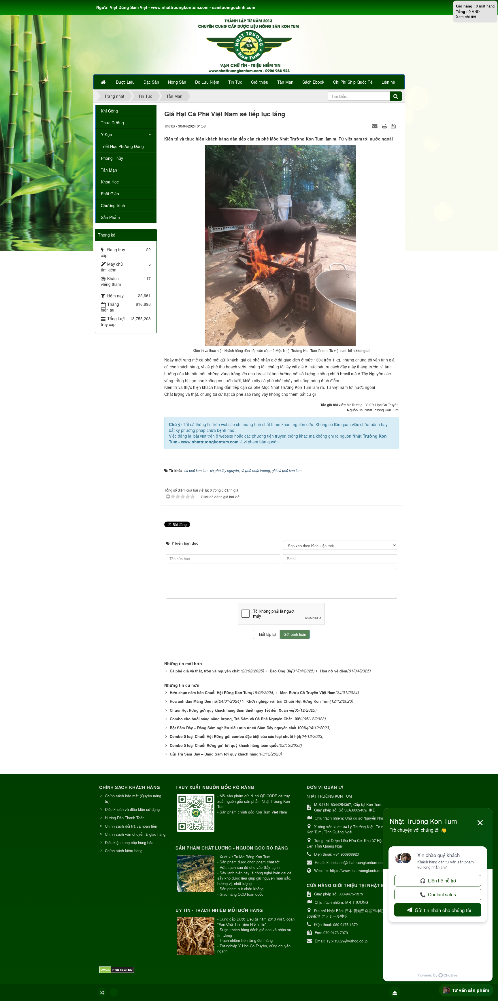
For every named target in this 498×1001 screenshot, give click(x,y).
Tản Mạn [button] (285, 82)
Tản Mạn (109, 170)
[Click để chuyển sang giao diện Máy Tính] (113, 992)
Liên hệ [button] (388, 82)
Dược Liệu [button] (125, 82)
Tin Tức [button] (235, 82)
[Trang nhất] (103, 82)
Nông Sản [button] (177, 82)
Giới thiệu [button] (259, 82)
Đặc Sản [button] (151, 82)
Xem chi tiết (466, 16)
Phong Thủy (112, 158)
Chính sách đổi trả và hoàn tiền (131, 826)
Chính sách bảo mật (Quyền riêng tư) (133, 798)
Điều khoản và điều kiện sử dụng (132, 809)
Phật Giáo (110, 193)
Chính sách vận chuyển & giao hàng (135, 834)
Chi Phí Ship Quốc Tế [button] (353, 82)
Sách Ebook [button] (313, 82)
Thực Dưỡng (112, 122)
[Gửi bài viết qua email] (375, 126)
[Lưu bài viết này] (394, 126)
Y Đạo (106, 134)
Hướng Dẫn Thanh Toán (124, 817)
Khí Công (109, 111)
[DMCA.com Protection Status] (117, 969)
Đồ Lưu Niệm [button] (207, 82)
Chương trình (113, 205)
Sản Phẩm (110, 217)
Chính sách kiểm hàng (123, 850)
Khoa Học (110, 182)
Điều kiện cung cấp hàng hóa (129, 842)
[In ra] (385, 126)
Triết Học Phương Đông (122, 146)
